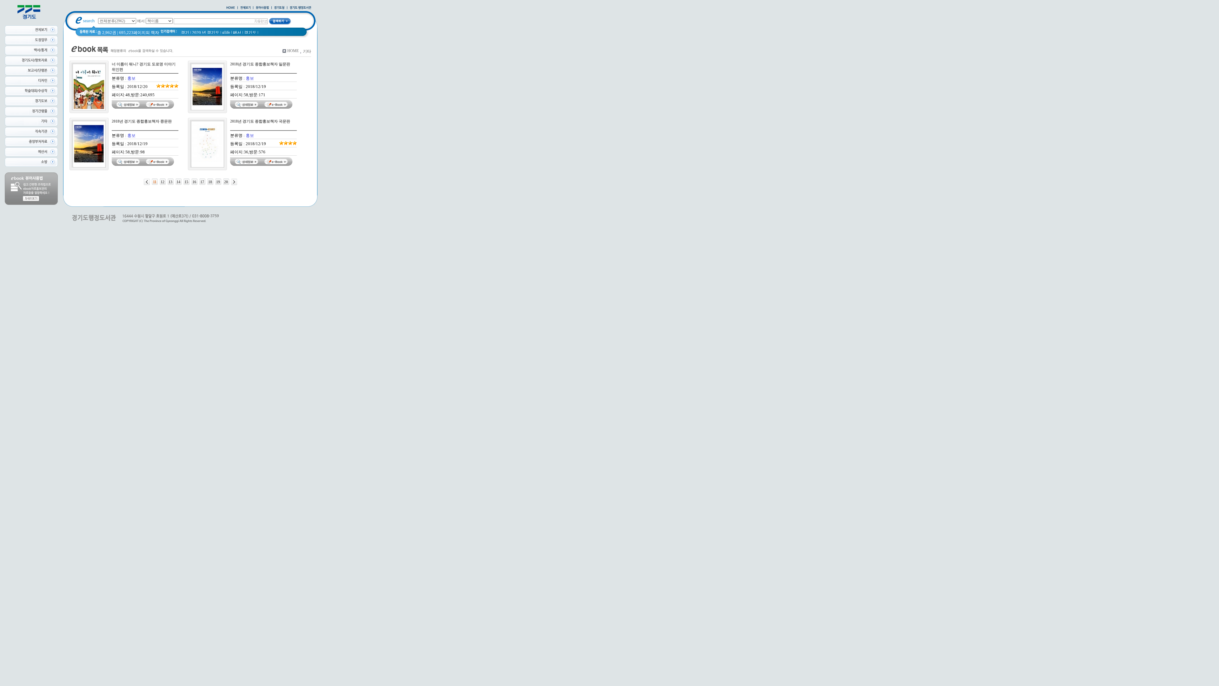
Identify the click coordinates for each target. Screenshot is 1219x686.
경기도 (250, 32)
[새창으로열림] (279, 8)
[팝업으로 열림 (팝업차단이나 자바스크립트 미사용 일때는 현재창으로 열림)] (262, 8)
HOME (293, 51)
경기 (185, 32)
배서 (237, 32)
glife (226, 32)
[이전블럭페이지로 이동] (147, 182)
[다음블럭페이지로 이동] (234, 182)
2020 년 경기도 (205, 32)
